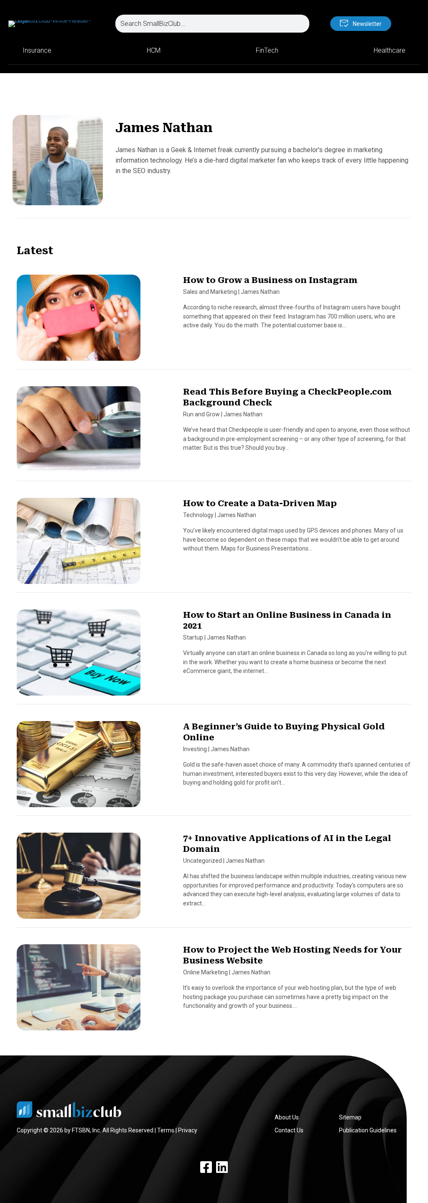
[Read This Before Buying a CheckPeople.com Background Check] (78, 433)
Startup (193, 637)
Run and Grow (201, 414)
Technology (198, 515)
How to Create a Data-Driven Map (260, 503)
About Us (287, 1117)
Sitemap (350, 1117)
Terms (165, 1130)
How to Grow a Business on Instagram (270, 280)
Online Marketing (205, 972)
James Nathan (260, 291)
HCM (153, 50)
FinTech (267, 50)
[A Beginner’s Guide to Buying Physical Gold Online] (78, 768)
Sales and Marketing (210, 291)
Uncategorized (202, 860)
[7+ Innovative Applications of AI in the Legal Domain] (78, 879)
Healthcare (389, 50)
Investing (195, 749)
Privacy (187, 1130)
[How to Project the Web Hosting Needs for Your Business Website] (78, 991)
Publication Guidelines (368, 1130)
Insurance (37, 50)
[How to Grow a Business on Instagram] (78, 321)
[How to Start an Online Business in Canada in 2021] (78, 656)
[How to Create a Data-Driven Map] (78, 544)
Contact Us (289, 1130)
